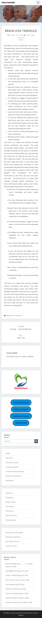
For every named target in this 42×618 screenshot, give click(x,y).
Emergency (9, 497)
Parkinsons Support (21, 409)
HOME (8, 453)
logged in (18, 356)
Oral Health (10, 506)
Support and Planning (13, 476)
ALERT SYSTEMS (11, 589)
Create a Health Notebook (15, 471)
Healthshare (8, 2)
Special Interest (11, 515)
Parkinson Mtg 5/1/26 (13, 598)
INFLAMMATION (11, 571)
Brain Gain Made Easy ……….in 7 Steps (19, 564)
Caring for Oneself (12, 462)
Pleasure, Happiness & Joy (15, 602)
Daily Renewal (10, 584)
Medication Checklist (13, 537)
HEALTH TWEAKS (12, 575)
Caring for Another (12, 467)
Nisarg (21, 615)
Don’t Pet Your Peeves (13, 580)
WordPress (28, 613)
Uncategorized (11, 520)
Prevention (18, 315)
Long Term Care (11, 546)
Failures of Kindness (12, 593)
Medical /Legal (11, 502)
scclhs (28, 35)
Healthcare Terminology (14, 532)
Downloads (9, 480)
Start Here (9, 458)
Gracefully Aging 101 (21, 402)
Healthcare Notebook (21, 416)
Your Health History (12, 541)
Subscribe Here (21, 423)
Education (9, 315)
